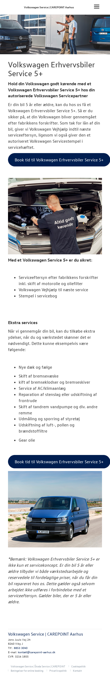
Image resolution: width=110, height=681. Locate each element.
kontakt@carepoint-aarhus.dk (36, 652)
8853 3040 (21, 648)
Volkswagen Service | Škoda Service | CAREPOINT (38, 666)
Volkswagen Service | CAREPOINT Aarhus (49, 7)
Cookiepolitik (78, 666)
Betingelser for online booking (27, 670)
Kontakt (77, 670)
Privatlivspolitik (58, 670)
